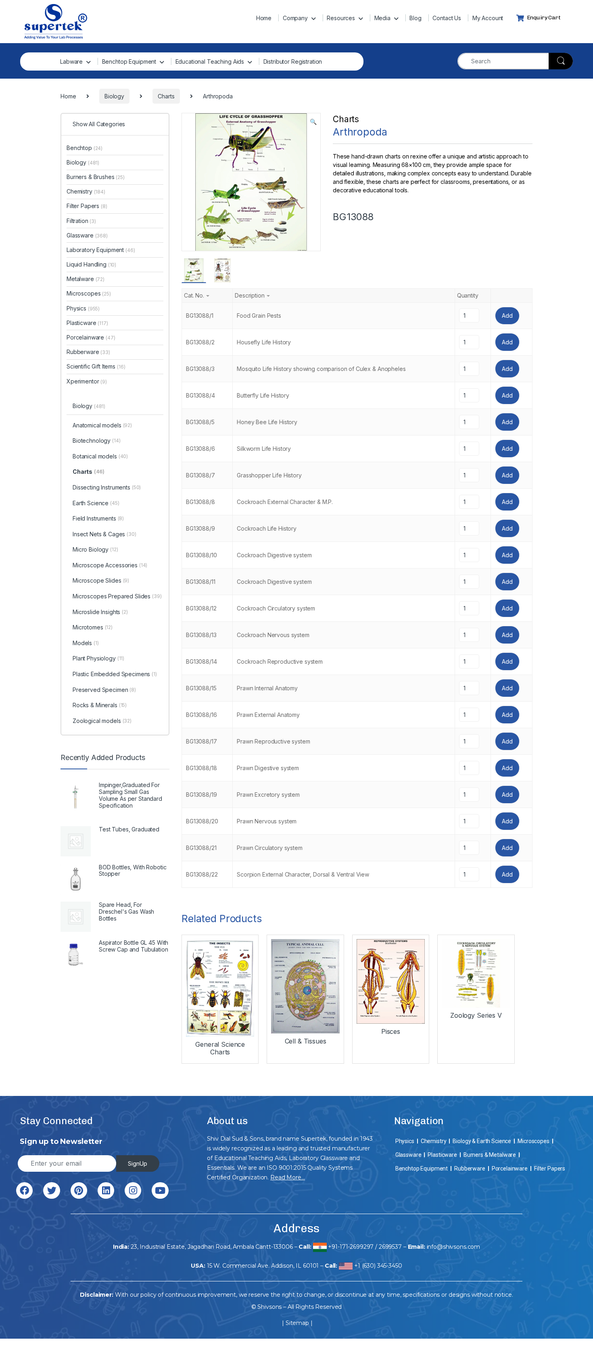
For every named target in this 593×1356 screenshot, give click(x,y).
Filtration (81, 220)
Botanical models (100, 456)
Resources (341, 18)
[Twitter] (51, 1190)
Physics (83, 308)
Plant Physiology (98, 658)
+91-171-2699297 (351, 1246)
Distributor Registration (292, 61)
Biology (83, 162)
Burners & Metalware (490, 1155)
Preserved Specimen (104, 689)
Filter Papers (87, 205)
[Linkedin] (106, 1190)
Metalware (85, 278)
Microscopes (89, 293)
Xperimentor (87, 381)
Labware (71, 61)
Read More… (287, 1177)
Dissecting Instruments (107, 487)
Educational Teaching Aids (209, 61)
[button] (313, 122)
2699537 (390, 1246)
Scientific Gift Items (96, 366)
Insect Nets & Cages (104, 534)
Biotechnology (97, 440)
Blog (415, 18)
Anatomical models (102, 425)
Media (382, 18)
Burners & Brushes (96, 176)
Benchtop (84, 147)
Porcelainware (91, 337)
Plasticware (87, 322)
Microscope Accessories (110, 565)
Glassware (87, 235)
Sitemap (297, 1323)
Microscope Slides (101, 580)
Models (86, 642)
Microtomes (93, 627)
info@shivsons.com (453, 1246)
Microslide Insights (100, 611)
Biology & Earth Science (482, 1141)
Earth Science (96, 503)
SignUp (137, 1163)
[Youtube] (160, 1190)
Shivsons (269, 1306)
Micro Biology (95, 549)
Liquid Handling (91, 264)
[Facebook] (24, 1190)
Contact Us (446, 18)
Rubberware (88, 351)
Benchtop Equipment (129, 61)
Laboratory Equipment (101, 249)
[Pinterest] (79, 1190)
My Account (487, 18)
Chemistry (86, 191)
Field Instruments (98, 518)
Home (263, 18)
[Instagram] (133, 1190)
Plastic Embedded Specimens (115, 674)
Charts (346, 119)
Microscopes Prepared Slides (117, 596)
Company (295, 18)
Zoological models (102, 720)
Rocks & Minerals (100, 705)
